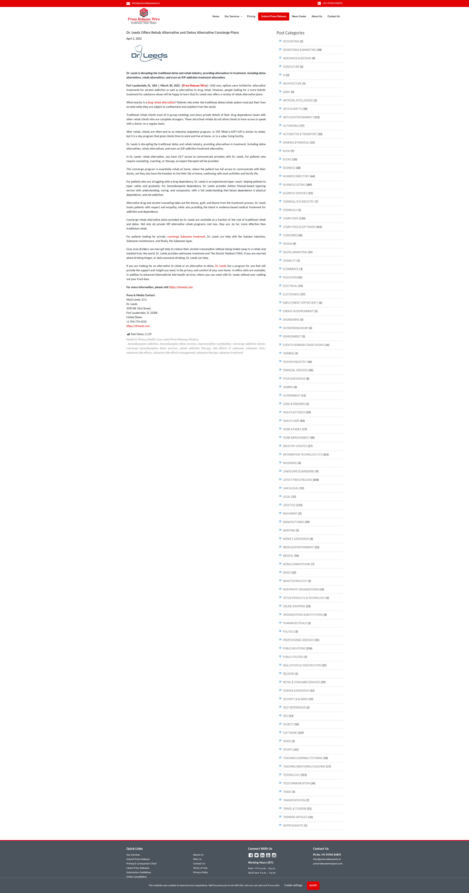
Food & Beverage (294, 378)
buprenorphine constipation (214, 344)
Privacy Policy (200, 872)
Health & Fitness (136, 339)
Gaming (288, 387)
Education (290, 277)
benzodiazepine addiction (143, 344)
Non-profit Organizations (301, 589)
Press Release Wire (194, 85)
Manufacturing (293, 522)
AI (284, 75)
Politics (288, 631)
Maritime (289, 530)
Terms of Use (200, 868)
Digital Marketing (295, 252)
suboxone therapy (207, 352)
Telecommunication (296, 783)
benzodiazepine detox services (178, 344)
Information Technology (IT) (302, 454)
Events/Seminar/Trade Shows (303, 344)
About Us (198, 855)
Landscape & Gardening (299, 471)
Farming (288, 353)
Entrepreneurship (295, 328)
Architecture (292, 83)
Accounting (291, 41)
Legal (287, 496)
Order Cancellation (136, 877)
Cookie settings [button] (293, 885)
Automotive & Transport (300, 134)
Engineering (291, 319)
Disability (289, 260)
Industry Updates (295, 446)
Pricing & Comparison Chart (141, 863)
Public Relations (294, 648)
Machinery (290, 513)
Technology (291, 774)
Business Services (295, 193)
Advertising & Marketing (299, 49)
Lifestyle (289, 505)
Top (460, 884)
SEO (285, 715)
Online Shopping (294, 606)
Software (290, 732)
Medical (193, 339)
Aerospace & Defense (297, 58)
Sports (288, 749)
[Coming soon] (251, 856)
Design (287, 243)
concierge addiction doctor (249, 344)
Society (288, 724)
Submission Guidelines (138, 872)
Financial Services (295, 370)
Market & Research (296, 538)
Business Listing (294, 184)
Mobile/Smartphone (296, 564)
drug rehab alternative (161, 102)
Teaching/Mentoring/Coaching (304, 766)
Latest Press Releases (137, 868)
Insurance (290, 463)
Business (289, 167)
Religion (288, 673)
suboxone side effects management (174, 352)
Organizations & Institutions (303, 614)
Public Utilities (293, 656)
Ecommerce (291, 269)
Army (286, 92)
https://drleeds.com (181, 287)
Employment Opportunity (300, 302)
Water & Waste (293, 825)
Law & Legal (291, 488)
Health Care (154, 339)
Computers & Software (299, 226)
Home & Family (292, 429)
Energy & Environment (298, 311)
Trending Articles (295, 817)
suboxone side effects (139, 352)
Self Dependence (294, 707)
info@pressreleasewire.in (327, 859)
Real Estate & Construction (302, 665)
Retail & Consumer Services (301, 682)
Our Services (133, 855)
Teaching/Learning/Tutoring (302, 758)
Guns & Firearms (294, 404)
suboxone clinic (255, 348)
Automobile (291, 125)
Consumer (290, 235)
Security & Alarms (295, 699)
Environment (292, 336)
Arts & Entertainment (298, 117)
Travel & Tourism (294, 808)
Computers (290, 218)
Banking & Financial (296, 142)
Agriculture (291, 66)
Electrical (290, 285)
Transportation (294, 800)
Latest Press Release (175, 339)
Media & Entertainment (298, 547)
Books (287, 159)
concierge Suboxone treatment (186, 236)
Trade (287, 791)
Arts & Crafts (292, 108)
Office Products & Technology (304, 597)
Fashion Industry (294, 361)
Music (287, 572)
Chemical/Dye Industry (298, 201)
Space (287, 741)
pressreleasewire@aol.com (328, 863)
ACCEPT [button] (313, 885)
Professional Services (298, 640)
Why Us (197, 859)
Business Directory (296, 176)
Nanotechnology (295, 581)
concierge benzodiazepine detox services (151, 348)
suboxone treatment (231, 352)
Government (291, 395)
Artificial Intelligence (298, 100)
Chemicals (290, 210)
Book (286, 151)
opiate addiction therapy (195, 348)
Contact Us (199, 863)
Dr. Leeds (220, 266)
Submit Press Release (137, 859)
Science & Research (296, 690)
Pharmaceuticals (295, 623)
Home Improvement (296, 437)
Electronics (291, 294)
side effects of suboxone (228, 348)
